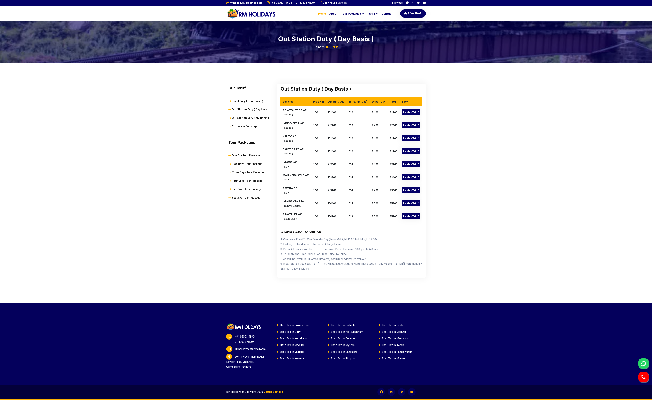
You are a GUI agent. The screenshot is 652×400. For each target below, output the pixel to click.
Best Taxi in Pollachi (342, 325)
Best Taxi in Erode (392, 325)
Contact (387, 13)
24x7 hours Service (334, 2)
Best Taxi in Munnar (393, 358)
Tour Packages (351, 13)
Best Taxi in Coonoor (343, 338)
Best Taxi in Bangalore (343, 351)
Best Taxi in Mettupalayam (346, 331)
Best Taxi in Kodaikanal (293, 338)
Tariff (371, 13)
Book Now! (415, 13)
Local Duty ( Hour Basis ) (247, 101)
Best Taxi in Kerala (392, 345)
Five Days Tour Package (246, 189)
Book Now (410, 111)
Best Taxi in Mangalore (395, 338)
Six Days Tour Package (246, 197)
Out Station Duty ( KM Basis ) (250, 118)
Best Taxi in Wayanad (292, 358)
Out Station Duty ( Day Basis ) (250, 109)
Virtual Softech (273, 391)
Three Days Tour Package (248, 172)
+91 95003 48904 (281, 2)
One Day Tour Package (246, 155)
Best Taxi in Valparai (291, 351)
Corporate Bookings (244, 126)
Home (322, 13)
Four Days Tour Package (247, 181)
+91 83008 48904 (304, 2)
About (333, 13)
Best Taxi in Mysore (342, 345)
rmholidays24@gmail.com (246, 2)
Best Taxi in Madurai (291, 345)
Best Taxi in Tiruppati (343, 358)
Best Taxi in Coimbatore (294, 325)
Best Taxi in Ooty (290, 331)
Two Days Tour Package (247, 164)
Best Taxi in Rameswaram (396, 351)
